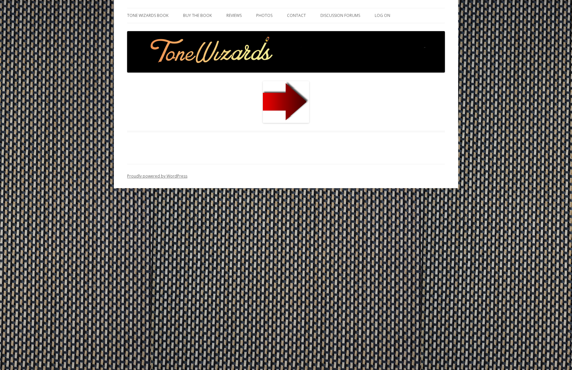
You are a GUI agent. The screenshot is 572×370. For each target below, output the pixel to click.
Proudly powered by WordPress (157, 176)
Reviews (234, 15)
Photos (264, 15)
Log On (382, 15)
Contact (296, 15)
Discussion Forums (340, 15)
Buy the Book (197, 15)
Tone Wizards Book (147, 15)
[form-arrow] (286, 102)
